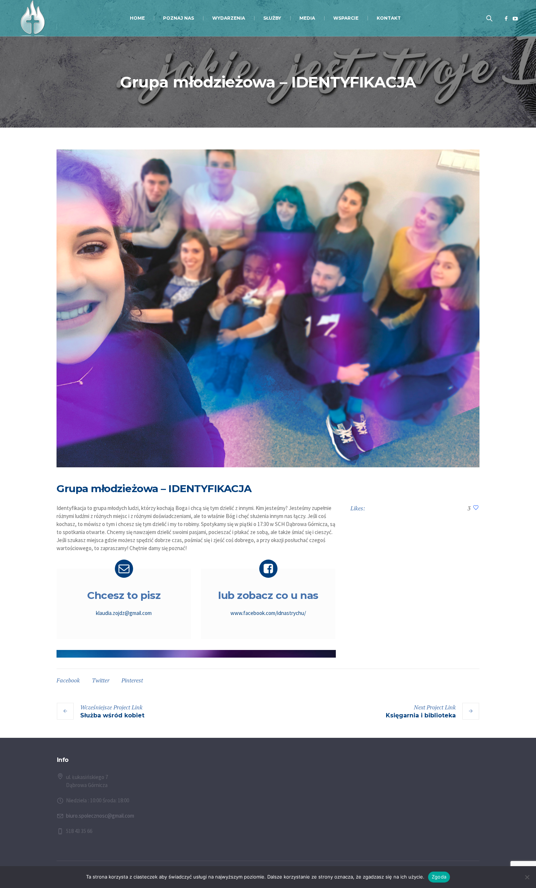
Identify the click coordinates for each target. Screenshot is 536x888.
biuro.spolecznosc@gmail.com (100, 815)
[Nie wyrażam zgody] (527, 877)
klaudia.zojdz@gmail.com (124, 612)
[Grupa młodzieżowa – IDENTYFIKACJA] (268, 308)
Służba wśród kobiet (112, 715)
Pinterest (132, 680)
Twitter (100, 680)
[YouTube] (515, 18)
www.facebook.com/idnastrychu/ (268, 612)
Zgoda (439, 877)
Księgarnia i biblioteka (421, 715)
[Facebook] (506, 18)
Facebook (68, 680)
